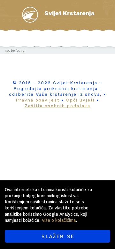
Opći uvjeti (80, 100)
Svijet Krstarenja (69, 14)
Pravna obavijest (37, 100)
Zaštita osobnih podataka (57, 106)
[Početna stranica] (30, 14)
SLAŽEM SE (57, 236)
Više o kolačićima (59, 220)
